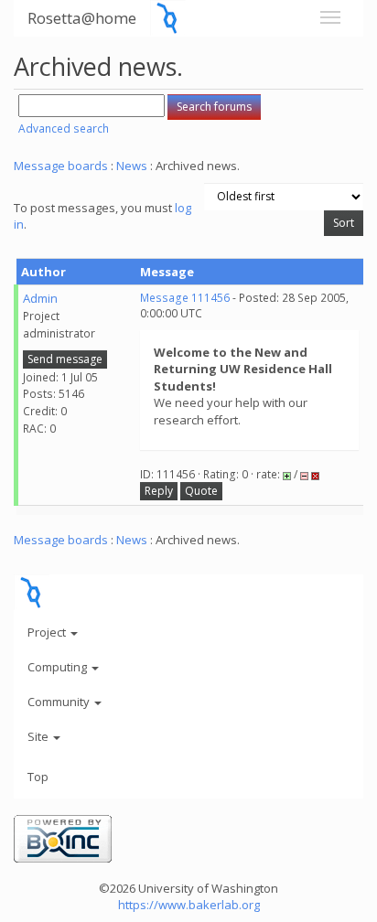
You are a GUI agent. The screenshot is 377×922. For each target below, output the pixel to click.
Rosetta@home (81, 17)
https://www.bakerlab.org (189, 904)
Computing (58, 667)
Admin (40, 298)
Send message (64, 359)
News (131, 165)
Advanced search (63, 128)
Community (59, 701)
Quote (201, 491)
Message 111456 (185, 298)
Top (37, 776)
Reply (159, 491)
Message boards (61, 165)
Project (48, 632)
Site (39, 736)
